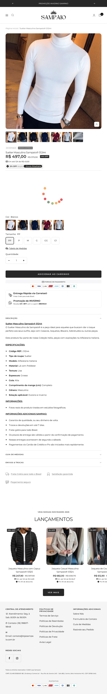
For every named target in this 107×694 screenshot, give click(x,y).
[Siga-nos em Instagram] (17, 658)
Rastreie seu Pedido (83, 629)
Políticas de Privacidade (51, 631)
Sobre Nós (78, 613)
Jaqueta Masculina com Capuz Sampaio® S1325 (24, 570)
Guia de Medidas (82, 624)
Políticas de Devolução (51, 626)
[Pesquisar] (12, 15)
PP (9, 240)
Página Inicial (12, 28)
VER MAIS (53, 592)
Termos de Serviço (48, 615)
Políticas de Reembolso (51, 621)
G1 (55, 240)
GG (46, 240)
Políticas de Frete (48, 636)
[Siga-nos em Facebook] (9, 658)
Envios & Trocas (15, 462)
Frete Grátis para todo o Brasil (26, 474)
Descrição (11, 318)
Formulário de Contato (85, 619)
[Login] (94, 15)
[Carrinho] (100, 15)
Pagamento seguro (21, 482)
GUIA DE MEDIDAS (15, 454)
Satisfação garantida (62, 474)
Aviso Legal (45, 642)
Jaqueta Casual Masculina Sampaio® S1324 (65, 570)
